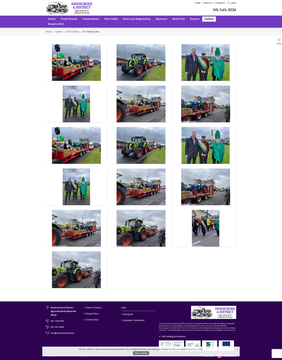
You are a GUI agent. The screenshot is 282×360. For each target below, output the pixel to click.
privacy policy (197, 349)
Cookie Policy (91, 319)
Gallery (209, 19)
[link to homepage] (70, 8)
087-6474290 (57, 327)
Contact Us (220, 3)
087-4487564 (57, 321)
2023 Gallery (72, 31)
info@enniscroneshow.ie (62, 333)
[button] (279, 41)
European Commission (133, 319)
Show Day (178, 19)
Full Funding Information (172, 336)
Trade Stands (69, 19)
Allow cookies (141, 353)
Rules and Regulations (137, 19)
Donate (194, 19)
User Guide (111, 19)
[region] (141, 167)
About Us (208, 3)
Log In (233, 3)
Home (52, 19)
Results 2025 (56, 24)
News (198, 3)
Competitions (90, 19)
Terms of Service (92, 307)
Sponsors (161, 19)
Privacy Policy (91, 313)
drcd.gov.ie (127, 313)
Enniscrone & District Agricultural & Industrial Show (63, 311)
